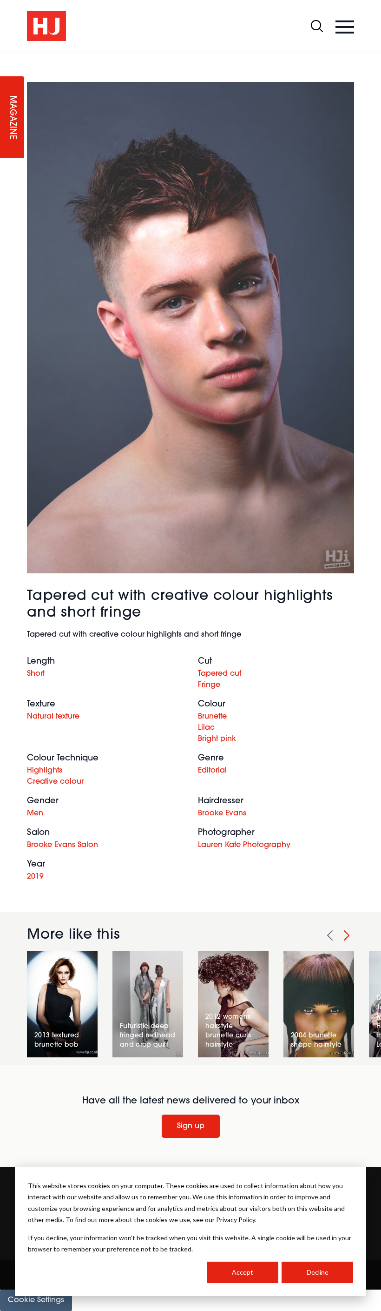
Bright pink (217, 739)
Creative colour (55, 782)
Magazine (12, 117)
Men (35, 813)
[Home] (46, 26)
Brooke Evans (222, 813)
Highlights (44, 770)
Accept (242, 1272)
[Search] (316, 26)
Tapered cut (219, 674)
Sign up (190, 1126)
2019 (35, 877)
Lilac (206, 728)
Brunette (212, 716)
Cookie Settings (36, 1300)
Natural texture (53, 716)
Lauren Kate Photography (244, 845)
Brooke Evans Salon (62, 845)
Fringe (209, 685)
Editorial (212, 770)
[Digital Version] (7, 58)
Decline (317, 1272)
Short (36, 674)
